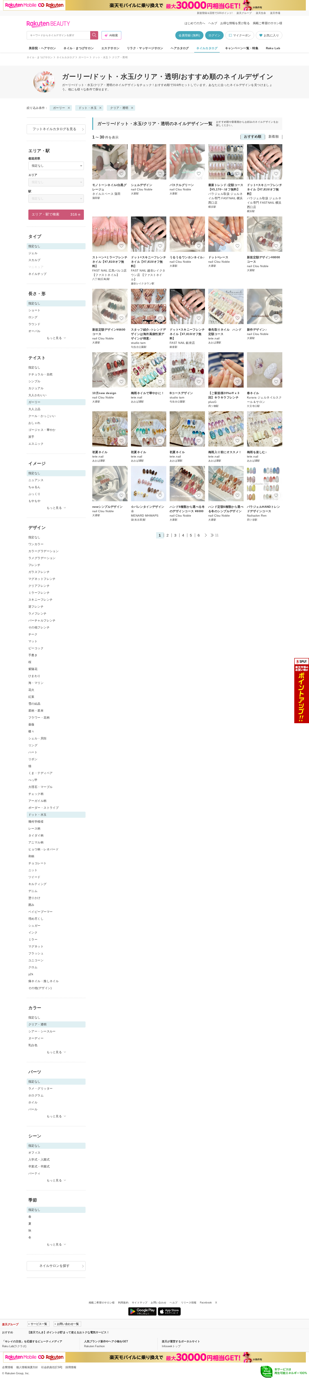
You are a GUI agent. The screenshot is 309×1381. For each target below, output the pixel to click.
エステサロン (110, 48)
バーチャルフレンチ (42, 620)
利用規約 (123, 1302)
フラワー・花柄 (39, 717)
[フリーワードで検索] (94, 35)
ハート (32, 752)
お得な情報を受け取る (235, 23)
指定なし (34, 367)
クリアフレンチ (39, 585)
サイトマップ (139, 1302)
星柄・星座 (36, 710)
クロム (32, 967)
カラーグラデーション (43, 551)
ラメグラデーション (42, 558)
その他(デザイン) (40, 988)
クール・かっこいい (42, 416)
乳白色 (32, 1045)
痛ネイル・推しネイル (43, 981)
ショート (34, 310)
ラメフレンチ (37, 613)
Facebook (206, 1302)
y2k (30, 974)
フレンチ (34, 565)
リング (32, 745)
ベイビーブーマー (40, 911)
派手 (31, 436)
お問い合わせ (158, 1302)
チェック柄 (36, 793)
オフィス (34, 1152)
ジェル (32, 253)
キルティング (37, 884)
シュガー (34, 925)
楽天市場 (275, 13)
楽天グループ (244, 13)
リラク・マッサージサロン (145, 48)
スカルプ (34, 260)
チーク (32, 634)
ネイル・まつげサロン (78, 48)
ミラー (32, 939)
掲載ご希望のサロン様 (267, 23)
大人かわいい (37, 395)
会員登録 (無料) (189, 35)
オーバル (34, 331)
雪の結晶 (34, 703)
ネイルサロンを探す (54, 1266)
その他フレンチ (39, 627)
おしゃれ (34, 423)
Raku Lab (273, 48)
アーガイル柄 (37, 800)
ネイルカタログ (207, 48)
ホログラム (36, 1095)
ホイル (32, 1102)
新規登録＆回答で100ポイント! (214, 13)
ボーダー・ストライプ (43, 807)
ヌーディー (36, 1038)
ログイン (214, 35)
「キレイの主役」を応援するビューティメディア (32, 1341)
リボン (32, 759)
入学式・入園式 (39, 1159)
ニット (32, 870)
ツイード (34, 877)
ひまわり (34, 676)
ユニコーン (36, 960)
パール (32, 1109)
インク (32, 932)
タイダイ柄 (36, 835)
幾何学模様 (36, 821)
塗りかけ (34, 898)
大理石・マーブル (40, 787)
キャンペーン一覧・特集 (242, 48)
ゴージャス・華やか (42, 429)
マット (32, 641)
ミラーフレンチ (39, 592)
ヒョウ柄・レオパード (43, 849)
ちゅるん (34, 487)
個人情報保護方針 (27, 1367)
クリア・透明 (119, 107)
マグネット (36, 946)
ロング (32, 317)
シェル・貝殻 (37, 738)
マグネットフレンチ (42, 578)
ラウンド (34, 324)
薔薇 (31, 724)
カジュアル (36, 388)
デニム (32, 891)
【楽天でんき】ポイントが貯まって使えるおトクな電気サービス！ (68, 1332)
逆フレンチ (36, 606)
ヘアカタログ (180, 48)
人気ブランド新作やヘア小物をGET (106, 1341)
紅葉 (31, 696)
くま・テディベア (40, 773)
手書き (32, 655)
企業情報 (7, 1367)
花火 (31, 689)
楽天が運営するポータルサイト (181, 1341)
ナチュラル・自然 (40, 374)
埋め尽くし (36, 918)
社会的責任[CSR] (51, 1367)
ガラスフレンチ (39, 572)
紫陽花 (32, 669)
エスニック (36, 443)
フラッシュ (36, 953)
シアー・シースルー (42, 1031)
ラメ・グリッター (40, 1088)
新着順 (273, 136)
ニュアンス (36, 480)
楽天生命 (261, 13)
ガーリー (83, 57)
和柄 (31, 856)
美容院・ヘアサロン (42, 48)
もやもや (34, 501)
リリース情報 (189, 1302)
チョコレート (37, 863)
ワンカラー (36, 544)
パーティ (34, 1173)
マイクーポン (242, 35)
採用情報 (70, 1367)
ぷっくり (34, 494)
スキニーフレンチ (40, 599)
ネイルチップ (37, 274)
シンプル (34, 381)
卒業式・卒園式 (39, 1166)
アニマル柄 (36, 842)
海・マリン (36, 683)
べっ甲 (32, 780)
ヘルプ (212, 23)
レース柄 (34, 828)
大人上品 (34, 409)
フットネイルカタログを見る (54, 129)
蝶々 (31, 731)
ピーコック (36, 648)
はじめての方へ (195, 23)
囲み (31, 904)
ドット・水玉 (100, 57)
